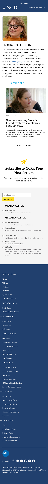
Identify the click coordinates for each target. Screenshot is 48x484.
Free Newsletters (9, 379)
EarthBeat (6, 308)
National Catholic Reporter (5, 453)
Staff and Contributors (11, 437)
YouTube (25, 461)
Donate (30, 7)
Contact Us (6, 396)
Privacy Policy (8, 433)
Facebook (21, 461)
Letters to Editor (9, 408)
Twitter (17, 461)
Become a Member (9, 342)
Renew (35, 7)
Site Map (37, 467)
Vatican (5, 283)
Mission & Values (9, 429)
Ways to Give (7, 350)
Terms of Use (21, 467)
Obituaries (6, 325)
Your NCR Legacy (9, 354)
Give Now (6, 339)
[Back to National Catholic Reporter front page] (12, 8)
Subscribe (42, 7)
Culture (5, 287)
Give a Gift (6, 375)
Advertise (6, 329)
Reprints (5, 416)
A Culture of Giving (10, 346)
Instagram (29, 461)
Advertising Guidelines (9, 467)
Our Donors (7, 358)
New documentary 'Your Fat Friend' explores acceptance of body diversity (23, 123)
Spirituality (7, 295)
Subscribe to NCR (9, 368)
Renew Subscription (10, 371)
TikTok (33, 461)
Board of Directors (9, 441)
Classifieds (6, 321)
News (4, 279)
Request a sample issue (11, 387)
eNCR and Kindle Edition (12, 383)
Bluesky (14, 461)
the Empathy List (18, 61)
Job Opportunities (9, 404)
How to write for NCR (10, 400)
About (4, 425)
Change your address (10, 412)
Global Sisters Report (10, 312)
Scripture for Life (9, 299)
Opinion (5, 291)
